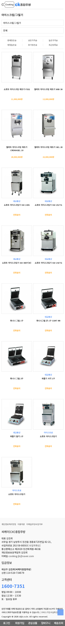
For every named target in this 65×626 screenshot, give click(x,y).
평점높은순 (11, 45)
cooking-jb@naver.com (21, 556)
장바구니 (45, 623)
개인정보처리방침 (9, 524)
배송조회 (58, 623)
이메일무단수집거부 (34, 524)
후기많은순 (32, 45)
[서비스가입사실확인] (49, 612)
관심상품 (32, 623)
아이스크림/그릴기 (12, 22)
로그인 (6, 623)
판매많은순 (11, 40)
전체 (5, 30)
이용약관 (21, 524)
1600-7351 (13, 586)
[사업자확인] (34, 545)
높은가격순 (53, 40)
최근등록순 (53, 45)
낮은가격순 (32, 40)
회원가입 (19, 623)
